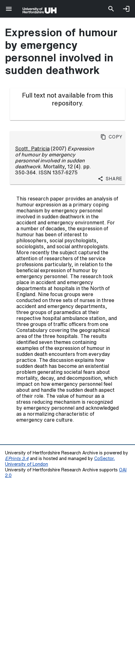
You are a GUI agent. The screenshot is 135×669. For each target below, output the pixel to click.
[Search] (111, 8)
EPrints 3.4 (17, 458)
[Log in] (126, 8)
